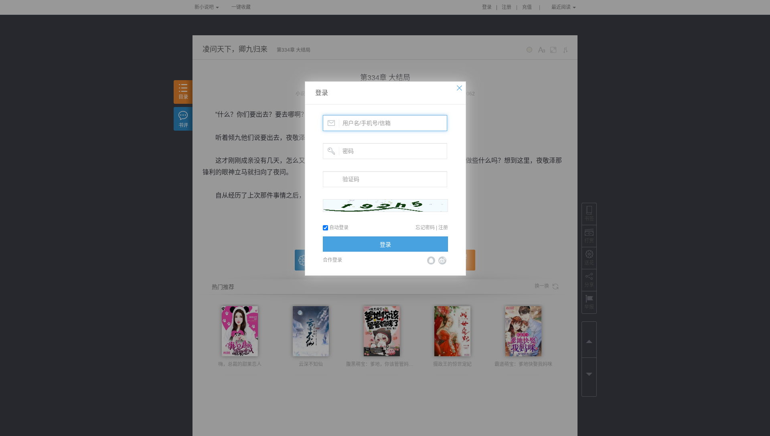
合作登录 (332, 260)
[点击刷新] (385, 205)
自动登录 (338, 227)
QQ (431, 260)
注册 (443, 227)
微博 (442, 260)
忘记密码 (425, 227)
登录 (321, 92)
